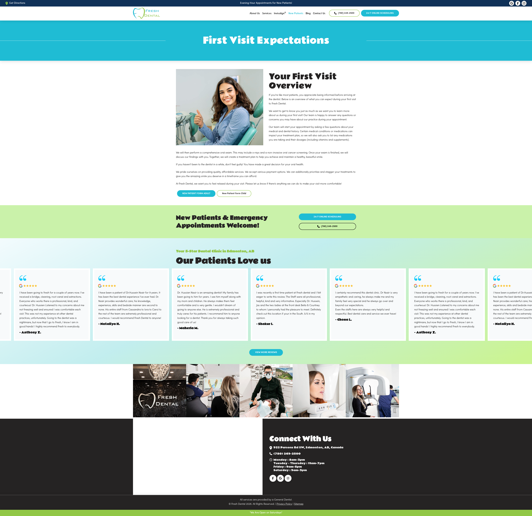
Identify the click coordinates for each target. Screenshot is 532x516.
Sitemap (298, 504)
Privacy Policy (284, 504)
